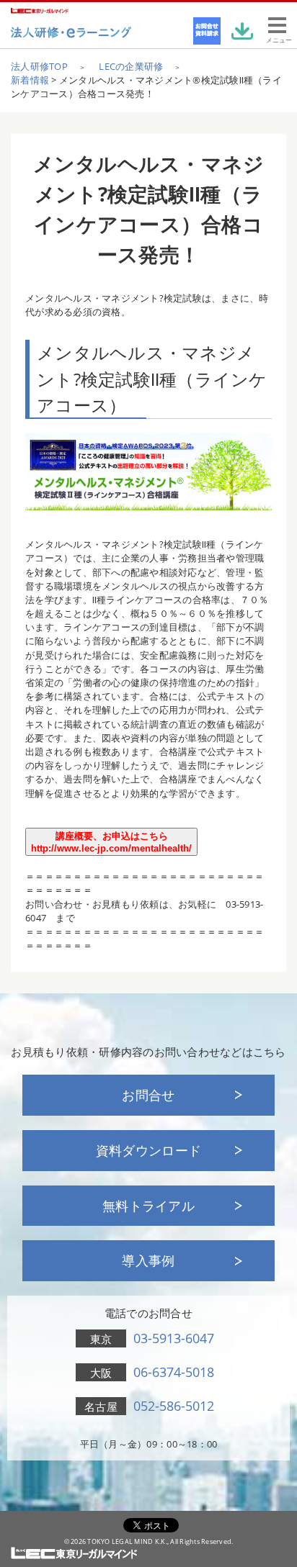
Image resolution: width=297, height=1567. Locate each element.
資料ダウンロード (148, 1150)
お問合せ (148, 1094)
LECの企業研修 (131, 66)
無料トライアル (148, 1205)
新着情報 (30, 79)
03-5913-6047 (173, 1338)
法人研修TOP (39, 66)
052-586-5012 (173, 1405)
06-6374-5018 (173, 1372)
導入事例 (148, 1260)
